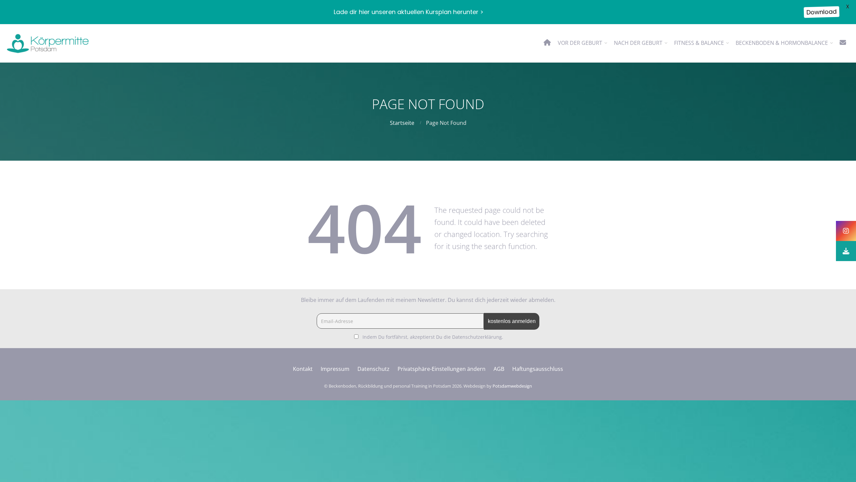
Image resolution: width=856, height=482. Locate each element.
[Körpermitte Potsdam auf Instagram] (846, 231)
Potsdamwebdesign (512, 386)
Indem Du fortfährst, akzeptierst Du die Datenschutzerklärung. (432, 337)
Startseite (402, 123)
